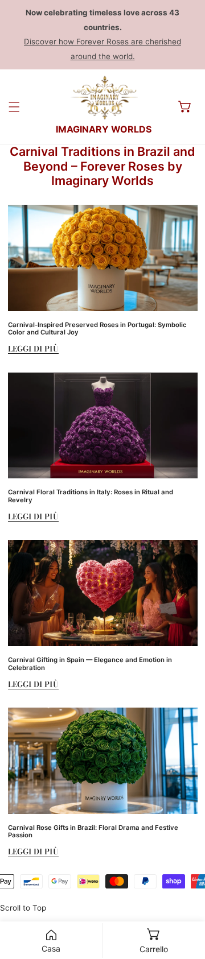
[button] (185, 106)
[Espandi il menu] (14, 107)
